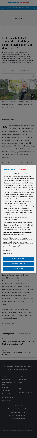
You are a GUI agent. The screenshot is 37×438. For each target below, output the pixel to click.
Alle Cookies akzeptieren (18, 263)
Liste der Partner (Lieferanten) (12, 246)
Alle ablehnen (18, 268)
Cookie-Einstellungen (18, 258)
